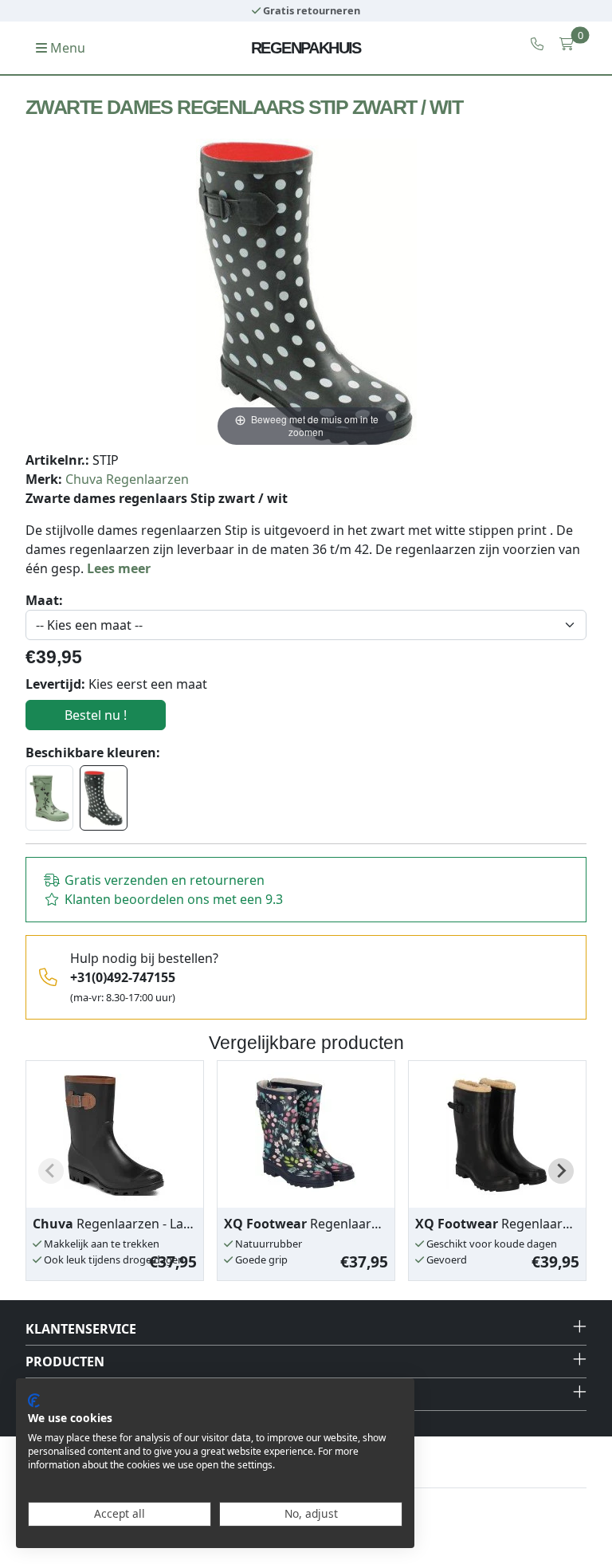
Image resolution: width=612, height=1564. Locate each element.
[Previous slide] (51, 1171)
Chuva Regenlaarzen (127, 479)
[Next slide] (561, 1171)
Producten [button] (65, 1361)
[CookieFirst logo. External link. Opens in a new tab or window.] (34, 1400)
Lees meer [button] (119, 568)
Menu (66, 48)
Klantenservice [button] (81, 1329)
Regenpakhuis (306, 48)
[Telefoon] (537, 44)
